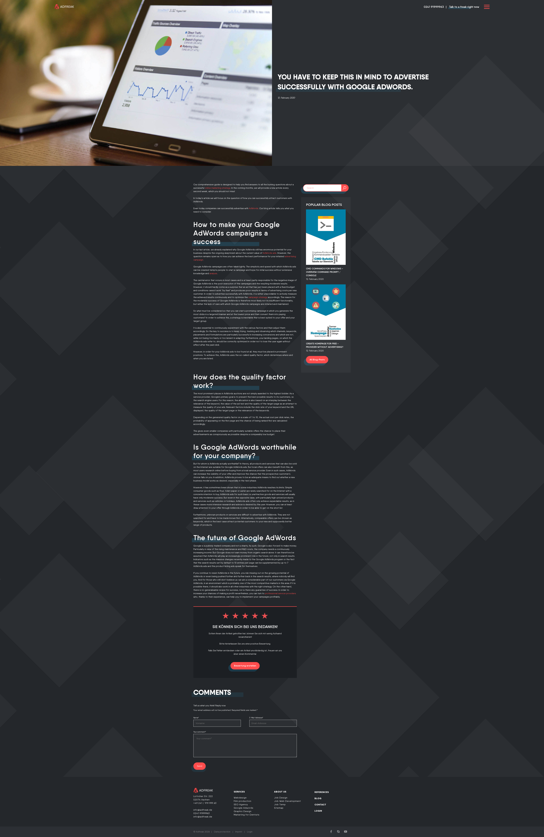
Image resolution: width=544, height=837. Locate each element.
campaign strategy (257, 297)
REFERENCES (321, 792)
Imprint (238, 831)
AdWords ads (269, 253)
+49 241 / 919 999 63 (204, 803)
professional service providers (280, 593)
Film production (242, 801)
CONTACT (320, 804)
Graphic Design (242, 811)
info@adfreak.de (202, 810)
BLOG (317, 798)
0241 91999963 (434, 7)
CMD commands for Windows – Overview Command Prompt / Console (324, 272)
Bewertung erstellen (245, 665)
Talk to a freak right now (464, 7)
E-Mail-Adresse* (256, 718)
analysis (213, 273)
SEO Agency (241, 804)
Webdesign (240, 797)
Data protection (222, 831)
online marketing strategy (217, 188)
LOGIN (318, 810)
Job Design (280, 797)
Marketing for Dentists (246, 814)
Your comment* (199, 732)
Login (249, 831)
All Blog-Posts (317, 359)
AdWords (253, 208)
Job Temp (280, 804)
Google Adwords (243, 808)
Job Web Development (287, 801)
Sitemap (278, 808)
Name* (196, 718)
